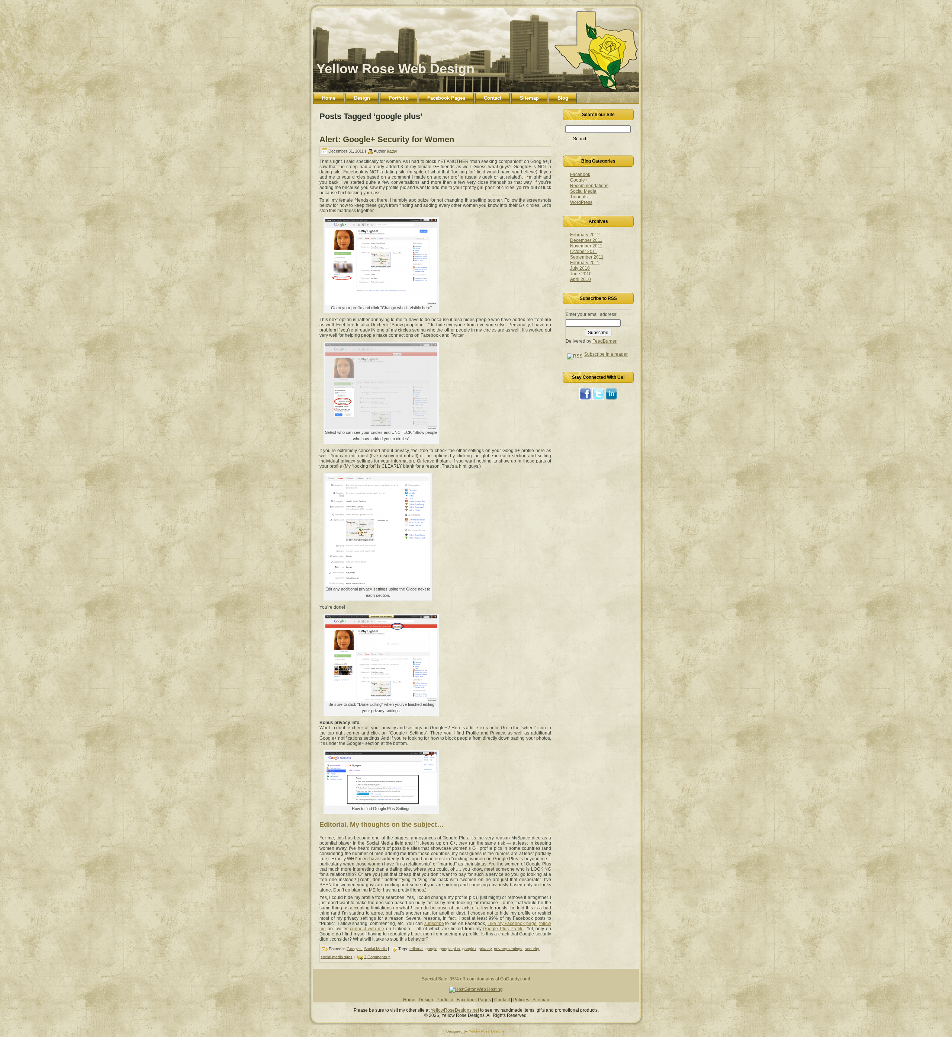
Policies (521, 999)
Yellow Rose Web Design (395, 68)
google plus (450, 948)
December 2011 (586, 240)
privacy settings (508, 948)
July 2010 (580, 268)
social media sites (337, 956)
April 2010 (580, 279)
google (431, 948)
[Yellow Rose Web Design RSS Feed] (323, 1012)
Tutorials (579, 196)
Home (409, 999)
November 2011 (586, 246)
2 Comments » (377, 956)
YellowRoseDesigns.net (455, 1010)
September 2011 (587, 257)
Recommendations (589, 185)
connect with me (367, 928)
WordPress (581, 202)
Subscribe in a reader (606, 354)
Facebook (580, 174)
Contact (502, 999)
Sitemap (541, 999)
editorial (416, 948)
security (532, 948)
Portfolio (445, 999)
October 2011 (583, 251)
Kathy (392, 150)
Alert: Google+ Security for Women (386, 139)
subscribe (434, 923)
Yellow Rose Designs (487, 1031)
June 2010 (581, 273)
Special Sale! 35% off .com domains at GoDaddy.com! (476, 979)
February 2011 (584, 262)
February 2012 (585, 234)
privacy (485, 948)
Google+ (354, 948)
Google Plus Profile (503, 928)
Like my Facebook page (512, 923)
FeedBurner (604, 341)
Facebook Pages (474, 999)
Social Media (375, 948)
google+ (469, 948)
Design (426, 999)
